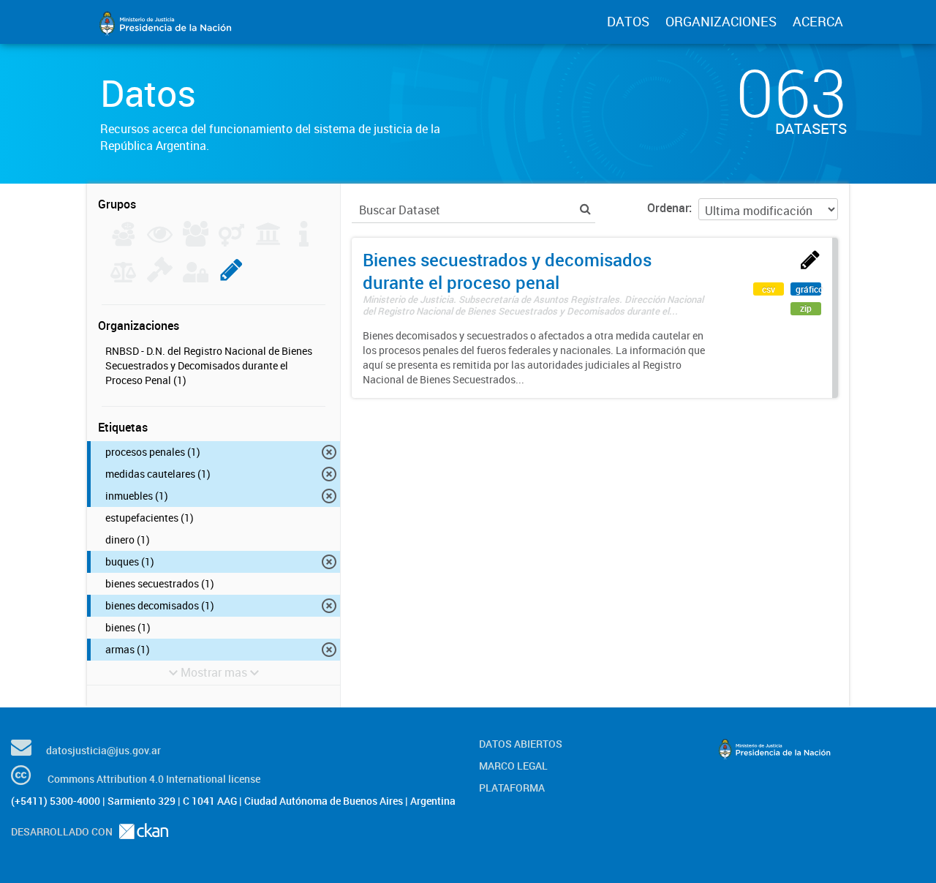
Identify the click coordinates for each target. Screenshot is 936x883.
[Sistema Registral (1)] (231, 278)
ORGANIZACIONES (721, 21)
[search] (585, 208)
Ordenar (668, 207)
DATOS (628, 21)
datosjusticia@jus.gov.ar (103, 750)
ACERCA (818, 21)
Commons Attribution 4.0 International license (154, 779)
